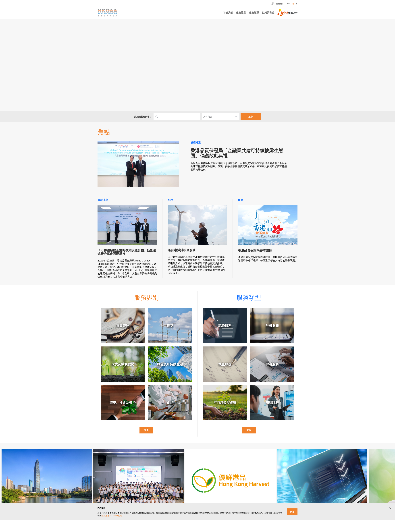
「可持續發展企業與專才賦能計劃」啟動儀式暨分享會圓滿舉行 (127, 252)
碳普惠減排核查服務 (182, 250)
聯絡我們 (279, 4)
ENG (289, 4)
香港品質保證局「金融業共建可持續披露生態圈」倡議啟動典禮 (237, 153)
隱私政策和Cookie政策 (112, 515)
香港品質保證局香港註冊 (255, 250)
